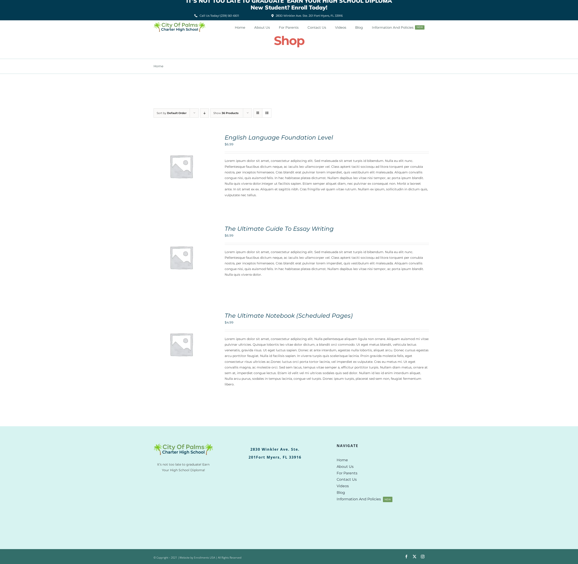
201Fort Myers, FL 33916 (275, 457)
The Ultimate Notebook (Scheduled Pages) (289, 315)
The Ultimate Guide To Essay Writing (279, 228)
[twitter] (414, 556)
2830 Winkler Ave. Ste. (275, 449)
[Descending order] (204, 113)
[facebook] (406, 556)
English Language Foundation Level (279, 137)
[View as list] (266, 113)
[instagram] (422, 556)
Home (158, 66)
